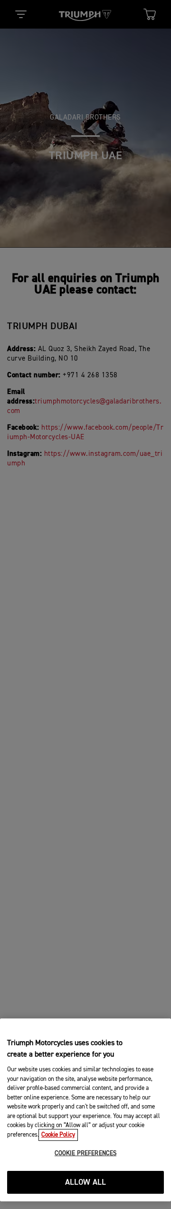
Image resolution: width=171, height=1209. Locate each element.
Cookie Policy (58, 1135)
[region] (85, 1109)
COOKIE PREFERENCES (85, 1153)
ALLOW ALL (85, 1183)
